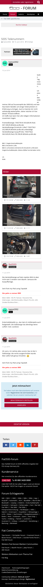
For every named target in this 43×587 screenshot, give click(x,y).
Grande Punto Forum (31, 538)
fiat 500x (22, 507)
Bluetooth (5, 503)
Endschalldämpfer (32, 503)
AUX (20, 500)
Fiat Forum (5, 548)
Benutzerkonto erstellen (22, 400)
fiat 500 (37, 505)
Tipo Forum (6, 535)
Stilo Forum (17, 538)
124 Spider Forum (18, 535)
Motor (9, 514)
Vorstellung (33, 521)
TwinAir (19, 519)
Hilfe (32, 510)
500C (14, 498)
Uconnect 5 (6, 521)
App (35, 498)
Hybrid (4, 512)
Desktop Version (21, 424)
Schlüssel (16, 516)
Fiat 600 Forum (7, 540)
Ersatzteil (5, 505)
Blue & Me (36, 500)
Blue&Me (27, 500)
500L (25, 498)
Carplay (13, 503)
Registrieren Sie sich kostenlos (22, 393)
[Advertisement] (22, 32)
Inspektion (23, 512)
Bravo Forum (6, 538)
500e (20, 498)
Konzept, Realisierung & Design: (18, 579)
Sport (24, 516)
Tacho (4, 519)
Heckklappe (24, 510)
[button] (26, 2)
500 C (8, 498)
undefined (23, 521)
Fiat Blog (5, 558)
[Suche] (38, 2)
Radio (4, 516)
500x (30, 498)
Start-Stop (31, 516)
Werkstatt (13, 523)
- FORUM (28, 8)
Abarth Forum (16, 548)
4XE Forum (5, 550)
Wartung (5, 523)
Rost (9, 516)
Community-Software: (16, 577)
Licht (3, 514)
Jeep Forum (28, 548)
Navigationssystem (31, 514)
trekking (11, 519)
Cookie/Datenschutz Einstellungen (14, 572)
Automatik (13, 500)
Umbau (14, 521)
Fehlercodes (23, 505)
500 (3, 498)
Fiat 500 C (5, 507)
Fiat (31, 505)
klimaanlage (33, 512)
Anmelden (21, 405)
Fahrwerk (13, 505)
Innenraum (13, 512)
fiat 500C (14, 507)
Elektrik (21, 503)
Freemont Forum (33, 535)
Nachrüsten (18, 514)
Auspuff (4, 500)
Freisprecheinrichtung (10, 510)
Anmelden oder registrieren (23, 2)
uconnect (27, 519)
